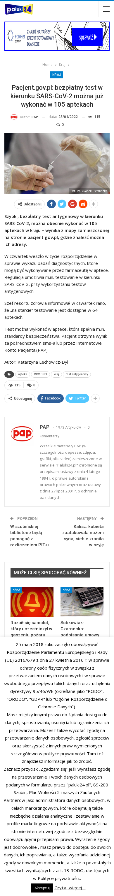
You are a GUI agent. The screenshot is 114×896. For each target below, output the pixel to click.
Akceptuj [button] (42, 887)
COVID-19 (40, 374)
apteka (22, 374)
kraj (56, 374)
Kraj (56, 75)
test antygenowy (77, 374)
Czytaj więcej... (70, 887)
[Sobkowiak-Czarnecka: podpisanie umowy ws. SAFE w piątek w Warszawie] (82, 602)
